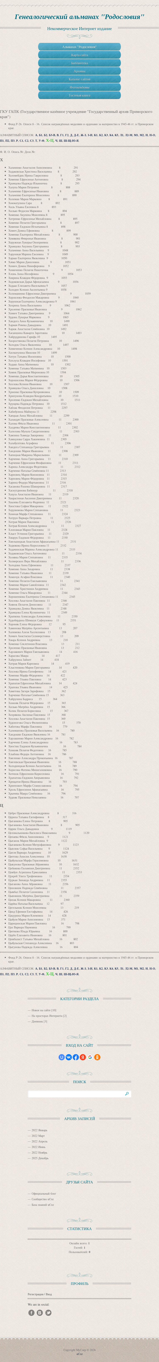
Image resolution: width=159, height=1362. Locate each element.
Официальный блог (44, 1193)
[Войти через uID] (62, 1057)
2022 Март (38, 1136)
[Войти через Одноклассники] (97, 1057)
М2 (142, 135)
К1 (96, 135)
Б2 (45, 135)
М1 (136, 135)
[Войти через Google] (90, 1057)
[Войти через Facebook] (76, 1057)
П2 (7, 140)
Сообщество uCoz (43, 1199)
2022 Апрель (39, 1141)
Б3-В (52, 135)
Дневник (37, 1021)
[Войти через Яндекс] (83, 1057)
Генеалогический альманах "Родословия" (79, 16)
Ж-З (83, 135)
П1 (2, 140)
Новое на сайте (41, 1010)
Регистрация (35, 1294)
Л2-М (128, 135)
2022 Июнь (38, 1147)
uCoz (80, 1354)
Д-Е (76, 135)
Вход (49, 1294)
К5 (116, 135)
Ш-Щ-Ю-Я (71, 140)
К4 (111, 135)
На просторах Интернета (47, 1016)
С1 (21, 140)
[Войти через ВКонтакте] (69, 1057)
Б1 (40, 135)
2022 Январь (39, 1130)
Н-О (152, 135)
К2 (101, 135)
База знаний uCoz (43, 1205)
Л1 (121, 135)
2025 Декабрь (40, 1158)
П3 (12, 140)
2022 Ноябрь (39, 1152)
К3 (106, 135)
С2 (26, 140)
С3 (32, 140)
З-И (90, 135)
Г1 (62, 135)
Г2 (67, 135)
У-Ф (41, 140)
